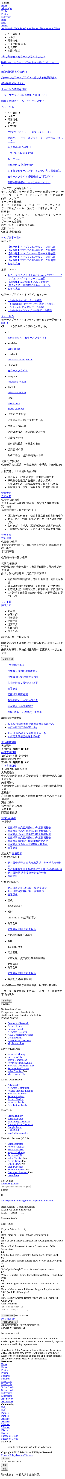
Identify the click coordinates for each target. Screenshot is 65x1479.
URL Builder (14, 1130)
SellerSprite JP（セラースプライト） (27, 337)
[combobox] (32, 1188)
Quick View (14, 1163)
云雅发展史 (29, 929)
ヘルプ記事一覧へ (11, 237)
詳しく (5, 323)
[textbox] (15, 1186)
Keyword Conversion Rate (21, 1065)
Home (4, 5)
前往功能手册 (8, 818)
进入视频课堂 (8, 742)
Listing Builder (15, 1115)
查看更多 (13, 688)
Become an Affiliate (50, 28)
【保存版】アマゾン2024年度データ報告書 (32, 250)
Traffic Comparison (17, 1059)
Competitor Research (18, 1023)
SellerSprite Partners (29, 28)
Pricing (4, 14)
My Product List (16, 1043)
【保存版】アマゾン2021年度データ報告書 (32, 260)
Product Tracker (16, 1099)
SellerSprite (7, 1200)
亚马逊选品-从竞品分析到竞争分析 (27, 872)
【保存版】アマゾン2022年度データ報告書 (32, 256)
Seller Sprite (14, 348)
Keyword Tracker (16, 1102)
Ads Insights (14, 1085)
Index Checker (15, 1071)
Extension (6, 17)
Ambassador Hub (10, 28)
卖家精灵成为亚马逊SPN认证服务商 (28, 844)
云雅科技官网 (15, 929)
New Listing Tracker (18, 1105)
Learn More (13, 1175)
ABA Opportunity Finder (20, 1034)
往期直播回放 (8, 752)
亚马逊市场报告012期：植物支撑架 (27, 887)
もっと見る (7, 107)
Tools (4, 11)
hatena (11, 408)
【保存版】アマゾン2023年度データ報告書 (32, 253)
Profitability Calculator (19, 1121)
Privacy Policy (8, 1455)
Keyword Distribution (19, 1087)
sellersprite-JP (25, 359)
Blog (3, 19)
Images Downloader (18, 1133)
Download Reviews (18, 1172)
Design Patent (14, 1037)
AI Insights (6, 8)
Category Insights (16, 1029)
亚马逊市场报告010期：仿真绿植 (26, 891)
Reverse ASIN (15, 1057)
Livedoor (19, 408)
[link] (7, 1200)
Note (10, 403)
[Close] (22, 1213)
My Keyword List (17, 1074)
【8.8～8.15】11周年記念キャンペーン (29, 285)
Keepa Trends (15, 1161)
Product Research (16, 1026)
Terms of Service (24, 1455)
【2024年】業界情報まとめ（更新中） (29, 282)
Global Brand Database (19, 1040)
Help (3, 22)
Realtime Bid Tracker (18, 1068)
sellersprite (13, 359)
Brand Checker (15, 1166)
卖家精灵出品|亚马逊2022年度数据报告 (29, 837)
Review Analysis (16, 1096)
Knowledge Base (22, 1200)
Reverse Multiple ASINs (20, 1062)
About (4, 25)
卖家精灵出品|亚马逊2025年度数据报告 (29, 827)
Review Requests (17, 1169)
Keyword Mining (16, 1054)
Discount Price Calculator (20, 1124)
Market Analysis (16, 1149)
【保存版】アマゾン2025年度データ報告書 (32, 246)
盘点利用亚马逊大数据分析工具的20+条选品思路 (35, 869)
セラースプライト (18, 370)
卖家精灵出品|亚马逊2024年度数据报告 (29, 831)
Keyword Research (17, 1032)
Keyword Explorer (17, 1093)
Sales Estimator (15, 1118)
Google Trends (15, 1127)
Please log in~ (8, 1318)
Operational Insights (43, 1200)
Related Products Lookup (20, 1090)
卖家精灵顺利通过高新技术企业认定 (28, 841)
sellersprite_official (17, 381)
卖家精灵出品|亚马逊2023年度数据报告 (29, 834)
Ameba (16, 403)
